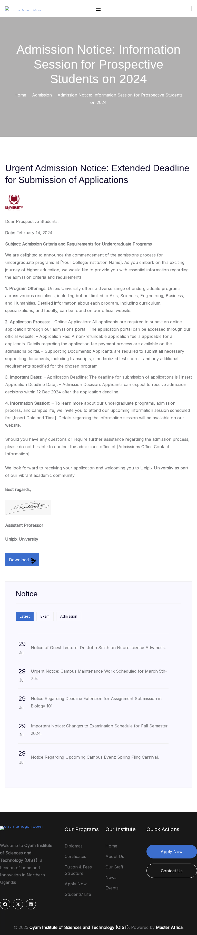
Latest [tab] (25, 616)
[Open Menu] (98, 8)
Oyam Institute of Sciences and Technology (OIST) (79, 927)
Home (20, 95)
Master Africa (169, 927)
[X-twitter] (18, 904)
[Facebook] (5, 904)
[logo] (24, 7)
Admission (42, 95)
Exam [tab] (45, 616)
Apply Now (172, 851)
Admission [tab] (68, 616)
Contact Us (172, 870)
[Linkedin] (31, 904)
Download (19, 559)
